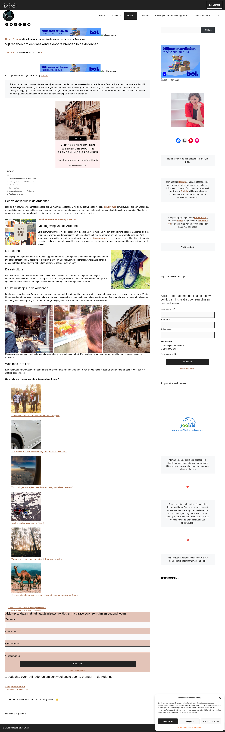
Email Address (12, 644)
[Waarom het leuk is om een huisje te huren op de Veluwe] (26, 543)
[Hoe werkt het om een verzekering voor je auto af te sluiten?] (26, 435)
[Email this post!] (28, 25)
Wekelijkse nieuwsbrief (173, 346)
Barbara (10, 52)
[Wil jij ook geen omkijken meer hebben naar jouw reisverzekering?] (26, 471)
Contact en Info (201, 16)
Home (102, 16)
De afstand (13, 185)
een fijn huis (110, 207)
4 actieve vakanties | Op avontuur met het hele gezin (35, 415)
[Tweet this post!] (11, 25)
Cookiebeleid (182, 727)
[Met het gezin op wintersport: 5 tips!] (26, 507)
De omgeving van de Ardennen (21, 181)
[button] (219, 697)
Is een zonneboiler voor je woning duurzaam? (27, 608)
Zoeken (208, 30)
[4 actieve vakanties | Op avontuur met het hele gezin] (26, 399)
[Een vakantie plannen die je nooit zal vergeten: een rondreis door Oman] (26, 578)
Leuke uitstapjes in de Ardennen (22, 191)
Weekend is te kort (16, 194)
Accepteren (168, 721)
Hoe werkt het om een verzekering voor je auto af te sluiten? (39, 451)
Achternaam (10, 631)
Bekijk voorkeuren (211, 721)
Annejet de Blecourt (15, 687)
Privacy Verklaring (194, 727)
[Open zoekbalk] (218, 16)
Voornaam (10, 619)
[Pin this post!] (20, 25)
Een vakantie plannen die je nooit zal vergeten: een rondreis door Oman (44, 595)
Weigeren (189, 721)
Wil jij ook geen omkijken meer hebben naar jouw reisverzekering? (42, 487)
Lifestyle (114, 16)
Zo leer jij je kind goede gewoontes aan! (24, 610)
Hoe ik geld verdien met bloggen (170, 16)
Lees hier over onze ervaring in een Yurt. (58, 219)
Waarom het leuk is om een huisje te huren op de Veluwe (37, 559)
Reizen (130, 16)
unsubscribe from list (77, 670)
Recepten (144, 16)
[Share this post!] (6, 25)
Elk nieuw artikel (170, 349)
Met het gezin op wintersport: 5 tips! (27, 523)
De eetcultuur (14, 188)
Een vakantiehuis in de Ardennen (22, 178)
